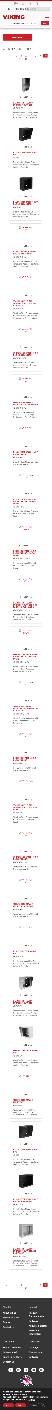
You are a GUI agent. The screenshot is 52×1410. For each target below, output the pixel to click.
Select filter (17, 37)
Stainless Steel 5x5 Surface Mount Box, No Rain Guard (24, 303)
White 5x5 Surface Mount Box (25, 1051)
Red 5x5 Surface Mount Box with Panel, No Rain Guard (24, 553)
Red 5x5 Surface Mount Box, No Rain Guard (24, 252)
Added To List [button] (28, 545)
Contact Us (8, 1327)
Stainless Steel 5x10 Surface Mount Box (23, 104)
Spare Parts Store (16, 3)
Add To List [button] (28, 97)
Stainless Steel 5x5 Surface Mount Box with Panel (25, 807)
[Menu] (47, 17)
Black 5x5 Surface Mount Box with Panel (25, 453)
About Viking (9, 1312)
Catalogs (33, 1347)
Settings (33, 1405)
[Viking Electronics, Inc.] (14, 17)
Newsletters (35, 1352)
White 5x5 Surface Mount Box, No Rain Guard (25, 354)
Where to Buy (23, 4)
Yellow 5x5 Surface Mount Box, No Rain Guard (25, 403)
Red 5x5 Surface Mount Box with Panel (24, 759)
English (32, 9)
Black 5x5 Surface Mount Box (25, 153)
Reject (20, 1405)
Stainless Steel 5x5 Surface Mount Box (22, 1002)
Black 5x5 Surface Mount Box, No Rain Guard (25, 203)
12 (26, 59)
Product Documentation (37, 1314)
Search (45, 23)
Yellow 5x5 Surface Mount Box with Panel (24, 905)
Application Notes (38, 1325)
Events (6, 1322)
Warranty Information (35, 1332)
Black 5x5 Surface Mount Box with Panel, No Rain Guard (25, 501)
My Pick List (29, 3)
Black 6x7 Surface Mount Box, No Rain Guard (25, 1200)
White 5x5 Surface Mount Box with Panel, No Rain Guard (25, 656)
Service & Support (36, 3)
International (10, 1352)
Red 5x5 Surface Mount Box (24, 952)
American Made (11, 1317)
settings (31, 1400)
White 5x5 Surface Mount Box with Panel (25, 858)
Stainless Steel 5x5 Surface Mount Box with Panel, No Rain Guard (25, 605)
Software (33, 1321)
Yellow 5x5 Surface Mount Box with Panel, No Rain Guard (25, 708)
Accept (8, 1405)
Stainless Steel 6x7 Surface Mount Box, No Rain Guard (24, 1251)
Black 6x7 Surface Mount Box (25, 1151)
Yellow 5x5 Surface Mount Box (23, 1101)
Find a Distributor (12, 1347)
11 (20, 59)
